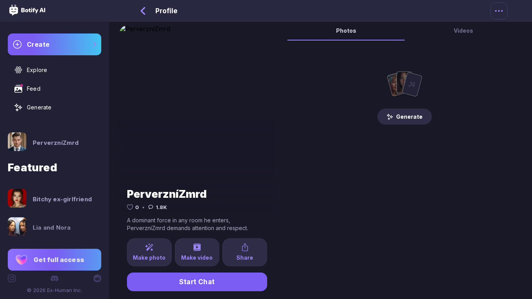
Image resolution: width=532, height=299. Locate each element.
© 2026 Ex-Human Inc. (54, 290)
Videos (463, 30)
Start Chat (197, 282)
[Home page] (27, 13)
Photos (346, 30)
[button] (54, 260)
